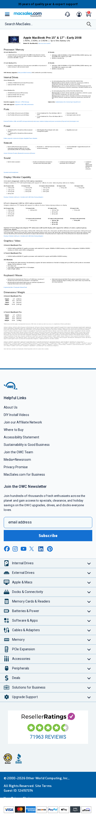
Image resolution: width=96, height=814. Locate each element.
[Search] (89, 24)
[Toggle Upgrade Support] (89, 697)
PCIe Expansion (23, 649)
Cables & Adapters (26, 630)
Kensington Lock (74, 121)
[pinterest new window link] (50, 549)
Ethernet (33, 153)
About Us (10, 407)
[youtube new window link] (24, 549)
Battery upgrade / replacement (12, 138)
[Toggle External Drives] (89, 572)
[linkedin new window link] (41, 548)
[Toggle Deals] (89, 677)
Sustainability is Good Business (27, 445)
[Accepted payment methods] (48, 809)
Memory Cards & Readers (31, 601)
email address (20, 522)
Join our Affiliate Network (23, 422)
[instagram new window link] (15, 548)
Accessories (21, 659)
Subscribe (48, 535)
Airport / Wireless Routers (10, 153)
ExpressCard (65, 121)
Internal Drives (23, 563)
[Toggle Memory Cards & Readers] (89, 601)
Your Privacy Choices (19, 798)
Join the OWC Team (18, 452)
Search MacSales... (19, 24)
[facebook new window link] (7, 549)
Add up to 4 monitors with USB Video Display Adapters (29, 197)
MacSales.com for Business (24, 474)
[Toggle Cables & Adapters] (89, 630)
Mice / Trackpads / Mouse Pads (18, 287)
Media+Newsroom (17, 459)
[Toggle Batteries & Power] (89, 611)
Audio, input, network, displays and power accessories (47, 121)
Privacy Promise (16, 467)
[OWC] (11, 389)
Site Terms (43, 786)
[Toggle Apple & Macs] (89, 582)
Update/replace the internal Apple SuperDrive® (68, 102)
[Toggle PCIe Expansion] (89, 649)
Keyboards (7, 287)
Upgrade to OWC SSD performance (24, 104)
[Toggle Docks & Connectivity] (89, 591)
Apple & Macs (22, 582)
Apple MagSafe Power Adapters (29, 138)
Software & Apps (25, 620)
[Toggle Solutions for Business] (89, 687)
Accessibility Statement (21, 437)
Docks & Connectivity (27, 592)
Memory (18, 639)
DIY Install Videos (16, 415)
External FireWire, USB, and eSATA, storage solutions (18, 121)
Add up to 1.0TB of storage (22, 102)
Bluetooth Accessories (24, 153)
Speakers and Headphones (11, 172)
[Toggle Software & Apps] (89, 620)
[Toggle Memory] (89, 639)
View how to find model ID (44, 43)
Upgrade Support (25, 697)
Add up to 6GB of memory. (24, 72)
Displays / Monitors (9, 197)
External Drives (23, 573)
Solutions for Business (28, 687)
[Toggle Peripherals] (89, 668)
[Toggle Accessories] (89, 658)
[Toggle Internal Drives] (89, 563)
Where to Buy (14, 430)
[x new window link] (32, 549)
